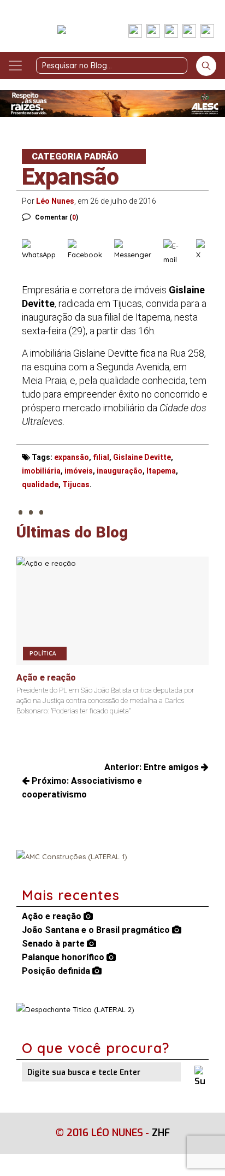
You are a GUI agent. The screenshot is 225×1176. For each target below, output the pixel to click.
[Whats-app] (207, 31)
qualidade (40, 484)
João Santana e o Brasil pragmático (97, 930)
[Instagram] (153, 31)
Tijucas (76, 484)
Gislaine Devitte (142, 457)
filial (101, 457)
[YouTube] (189, 31)
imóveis (78, 470)
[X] (171, 31)
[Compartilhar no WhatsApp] (42, 253)
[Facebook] (135, 31)
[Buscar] (206, 65)
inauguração (120, 470)
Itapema (161, 470)
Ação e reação (53, 916)
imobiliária (41, 470)
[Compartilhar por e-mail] (177, 253)
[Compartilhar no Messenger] (136, 253)
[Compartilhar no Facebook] (88, 253)
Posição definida (57, 971)
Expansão (70, 176)
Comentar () (56, 217)
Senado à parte (54, 943)
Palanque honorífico (64, 957)
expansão (71, 457)
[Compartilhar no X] (202, 253)
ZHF (161, 1132)
